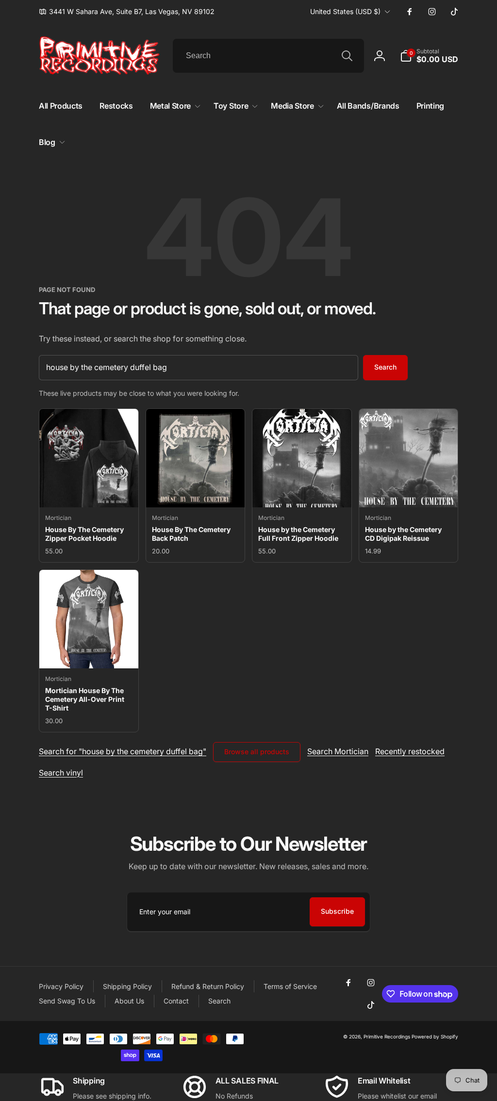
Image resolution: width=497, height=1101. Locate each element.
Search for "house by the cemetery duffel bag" (122, 751)
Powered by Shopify (435, 1036)
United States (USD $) (345, 11)
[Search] (347, 55)
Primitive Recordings (387, 1036)
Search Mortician (337, 751)
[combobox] (268, 56)
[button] (429, 56)
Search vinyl (61, 772)
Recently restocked (410, 751)
